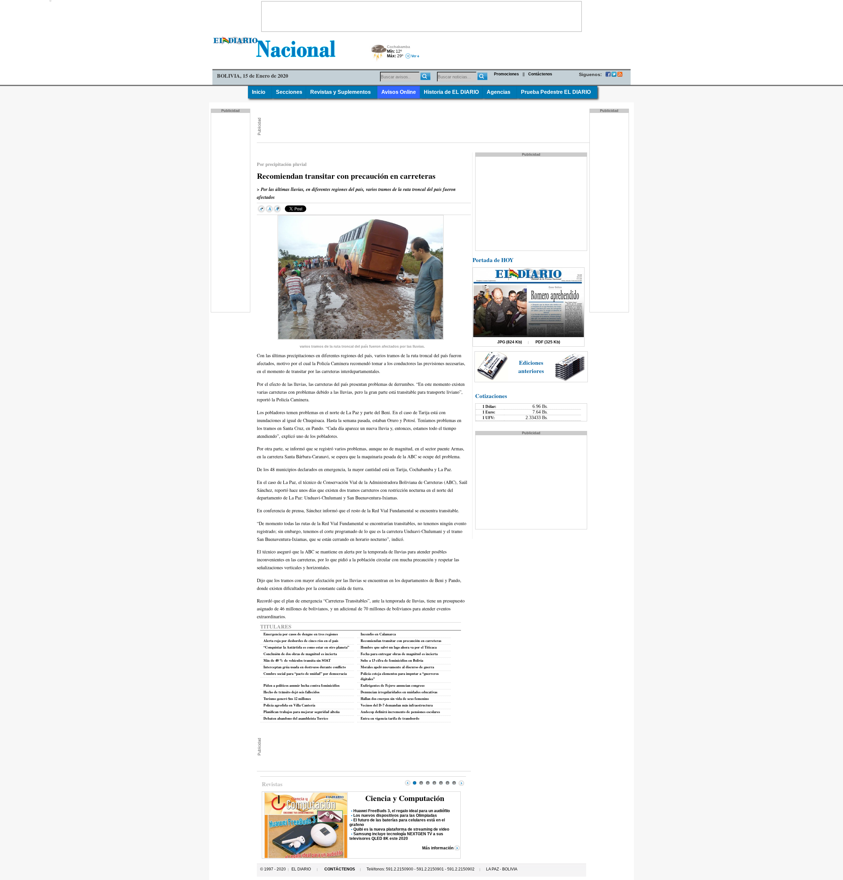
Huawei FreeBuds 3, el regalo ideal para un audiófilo (401, 811)
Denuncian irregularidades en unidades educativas (399, 692)
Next (461, 783)
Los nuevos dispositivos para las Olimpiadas (395, 815)
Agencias (500, 92)
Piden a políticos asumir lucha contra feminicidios (301, 685)
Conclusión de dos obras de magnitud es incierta (300, 653)
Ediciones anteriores (531, 367)
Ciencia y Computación (404, 798)
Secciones (289, 92)
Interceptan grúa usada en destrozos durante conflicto (304, 667)
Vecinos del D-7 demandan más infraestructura (397, 705)
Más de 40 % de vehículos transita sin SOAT (297, 660)
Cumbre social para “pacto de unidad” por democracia (305, 673)
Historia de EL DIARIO (451, 92)
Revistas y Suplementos (341, 92)
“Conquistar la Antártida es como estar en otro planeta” (306, 647)
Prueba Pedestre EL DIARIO (557, 92)
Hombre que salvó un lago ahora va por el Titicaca (399, 647)
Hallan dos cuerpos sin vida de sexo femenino (395, 698)
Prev (408, 783)
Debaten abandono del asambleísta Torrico (295, 718)
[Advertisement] (421, 16)
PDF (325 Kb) (547, 342)
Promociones (506, 74)
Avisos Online (398, 92)
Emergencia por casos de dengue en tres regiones (300, 634)
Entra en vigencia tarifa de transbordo (390, 718)
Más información (437, 848)
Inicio (260, 92)
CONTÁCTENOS (339, 869)
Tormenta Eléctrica (378, 53)
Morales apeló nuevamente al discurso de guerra (397, 667)
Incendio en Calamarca (378, 634)
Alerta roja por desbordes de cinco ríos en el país (300, 640)
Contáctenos (540, 74)
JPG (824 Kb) (509, 342)
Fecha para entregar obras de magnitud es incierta (399, 653)
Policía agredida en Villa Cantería (289, 705)
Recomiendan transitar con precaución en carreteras (401, 640)
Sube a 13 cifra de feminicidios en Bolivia (392, 660)
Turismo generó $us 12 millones (287, 698)
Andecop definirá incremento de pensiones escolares (400, 711)
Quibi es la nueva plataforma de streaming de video (401, 829)
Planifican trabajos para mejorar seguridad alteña (301, 711)
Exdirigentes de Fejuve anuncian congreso (392, 685)
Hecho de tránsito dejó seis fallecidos (291, 692)
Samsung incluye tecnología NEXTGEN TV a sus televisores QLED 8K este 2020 (396, 836)
